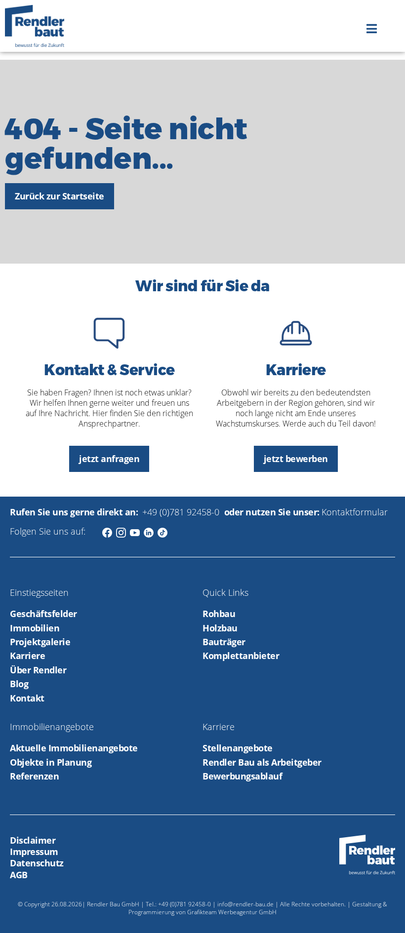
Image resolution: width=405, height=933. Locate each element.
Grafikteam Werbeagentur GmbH (232, 912)
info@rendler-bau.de (245, 904)
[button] (371, 28)
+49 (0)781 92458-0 (182, 512)
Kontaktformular (355, 512)
